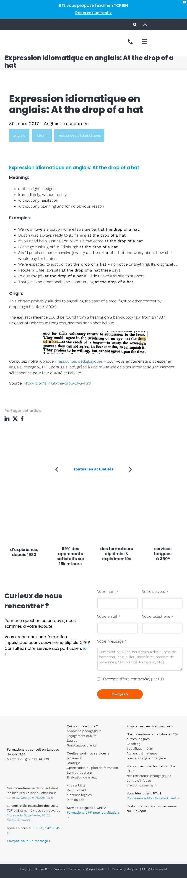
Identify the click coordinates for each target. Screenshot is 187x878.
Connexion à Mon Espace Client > (153, 798)
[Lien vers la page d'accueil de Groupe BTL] (25, 723)
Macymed (133, 869)
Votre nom (108, 591)
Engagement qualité (81, 736)
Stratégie (73, 763)
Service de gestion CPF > (86, 807)
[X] (16, 418)
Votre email (108, 616)
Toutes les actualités (93, 469)
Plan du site (75, 800)
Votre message (111, 641)
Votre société (155, 591)
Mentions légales (79, 795)
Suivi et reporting (79, 772)
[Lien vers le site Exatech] (21, 768)
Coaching (133, 744)
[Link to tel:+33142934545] (130, 42)
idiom (42, 135)
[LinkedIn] (8, 418)
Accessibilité (76, 785)
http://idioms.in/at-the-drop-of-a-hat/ (57, 383)
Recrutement (76, 790)
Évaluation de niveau (82, 777)
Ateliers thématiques (142, 753)
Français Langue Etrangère (146, 758)
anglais (19, 135)
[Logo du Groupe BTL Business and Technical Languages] (15, 36)
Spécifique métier (140, 748)
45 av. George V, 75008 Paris (32, 797)
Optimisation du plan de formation (92, 768)
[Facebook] (23, 418)
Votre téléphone (157, 616)
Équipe (72, 740)
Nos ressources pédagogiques (149, 776)
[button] (135, 24)
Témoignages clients (81, 745)
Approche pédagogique (84, 731)
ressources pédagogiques (79, 135)
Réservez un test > (93, 13)
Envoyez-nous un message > (29, 841)
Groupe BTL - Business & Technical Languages (65, 869)
